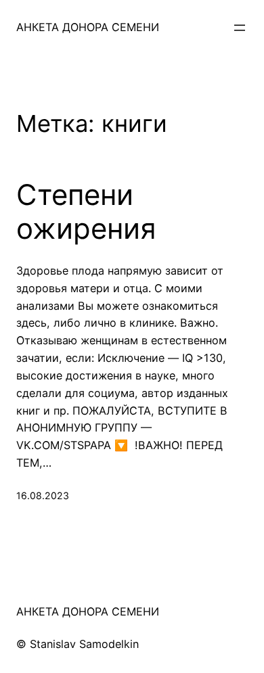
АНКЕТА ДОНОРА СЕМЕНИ (87, 27)
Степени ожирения (86, 212)
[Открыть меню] (240, 28)
